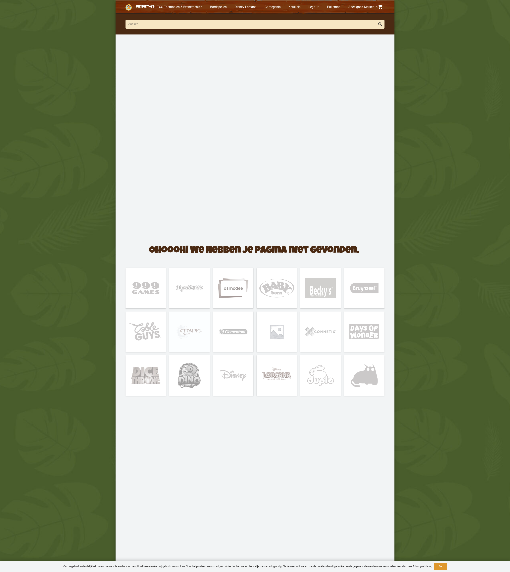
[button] (317, 7)
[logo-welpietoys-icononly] (129, 7)
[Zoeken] (380, 24)
